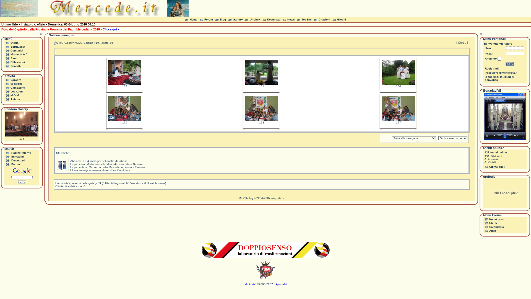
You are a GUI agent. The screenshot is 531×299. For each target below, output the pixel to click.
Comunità (17, 50)
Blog (223, 19)
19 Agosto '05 (104, 42)
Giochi (341, 19)
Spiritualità (18, 46)
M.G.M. (15, 95)
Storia (15, 42)
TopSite (307, 19)
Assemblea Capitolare (116, 170)
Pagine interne (21, 152)
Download (273, 19)
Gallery (238, 19)
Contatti (16, 66)
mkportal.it (277, 198)
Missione (17, 83)
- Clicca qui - (110, 29)
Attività (15, 99)
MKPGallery (66, 42)
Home (193, 19)
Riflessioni (18, 62)
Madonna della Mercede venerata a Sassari (114, 164)
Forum (208, 19)
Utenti (493, 223)
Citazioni (324, 19)
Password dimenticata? (501, 72)
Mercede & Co (20, 54)
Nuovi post (496, 219)
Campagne (18, 87)
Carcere (16, 79)
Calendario (496, 226)
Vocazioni (17, 91)
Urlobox (255, 19)
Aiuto (492, 230)
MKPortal (250, 284)
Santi (14, 58)
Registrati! (492, 68)
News (291, 19)
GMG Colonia (84, 42)
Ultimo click (497, 166)
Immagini (17, 156)
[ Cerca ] (462, 42)
